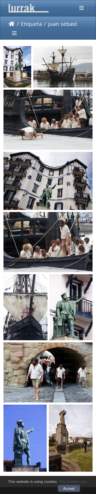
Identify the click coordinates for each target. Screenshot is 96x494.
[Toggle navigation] (81, 8)
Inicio (12, 24)
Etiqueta (31, 23)
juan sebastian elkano (70, 23)
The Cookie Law (72, 481)
